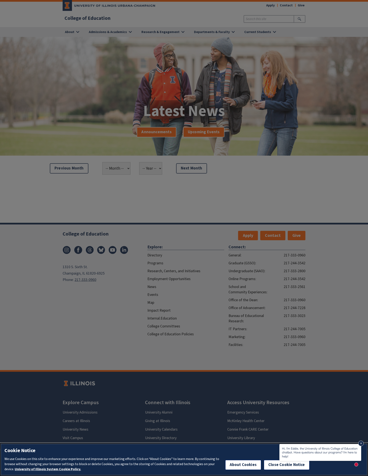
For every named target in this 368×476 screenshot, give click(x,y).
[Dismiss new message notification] (361, 443)
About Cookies (243, 465)
